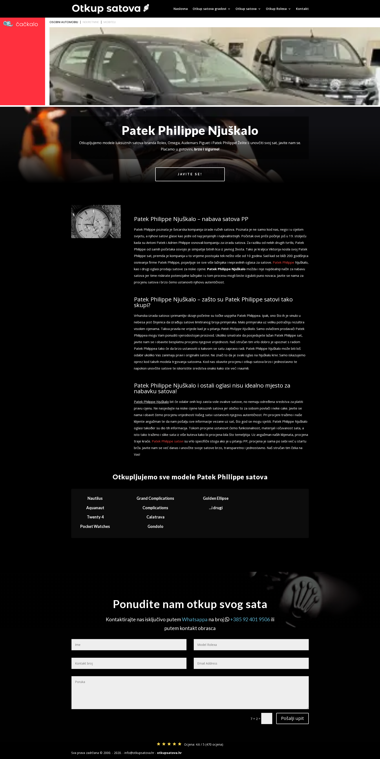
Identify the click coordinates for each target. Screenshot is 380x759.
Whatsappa (195, 619)
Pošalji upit (292, 718)
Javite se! (190, 174)
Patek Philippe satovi (167, 441)
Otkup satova (246, 9)
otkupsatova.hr (169, 753)
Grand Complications (155, 498)
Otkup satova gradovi (209, 9)
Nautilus (95, 498)
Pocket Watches (95, 526)
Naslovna (181, 9)
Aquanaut (95, 507)
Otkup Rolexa (276, 9)
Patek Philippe (283, 262)
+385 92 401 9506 (250, 619)
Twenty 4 (95, 516)
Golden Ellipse (215, 498)
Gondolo (155, 526)
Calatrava (155, 516)
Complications (155, 507)
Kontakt (302, 9)
